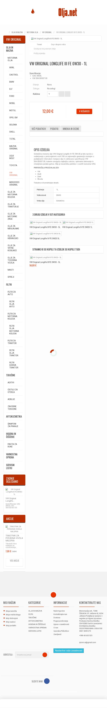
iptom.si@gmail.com (87, 642)
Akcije (10, 518)
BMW (11, 82)
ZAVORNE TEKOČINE (12, 407)
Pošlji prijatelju (39, 53)
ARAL (11, 67)
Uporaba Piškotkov (61, 631)
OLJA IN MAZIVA (17, 32)
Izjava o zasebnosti (61, 624)
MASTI (11, 270)
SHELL (12, 132)
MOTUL (12, 110)
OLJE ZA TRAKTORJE (13, 205)
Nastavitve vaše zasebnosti (68, 650)
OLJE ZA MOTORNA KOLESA (12, 194)
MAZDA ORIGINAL (13, 147)
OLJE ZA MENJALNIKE (13, 227)
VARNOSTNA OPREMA (11, 455)
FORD (11, 96)
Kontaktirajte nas (60, 614)
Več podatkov (39, 129)
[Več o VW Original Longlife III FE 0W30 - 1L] (14, 492)
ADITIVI (11, 382)
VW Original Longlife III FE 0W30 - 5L (45, 227)
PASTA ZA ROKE (12, 445)
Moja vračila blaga (13, 615)
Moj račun (9, 602)
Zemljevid (57, 634)
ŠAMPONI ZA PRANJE (13, 425)
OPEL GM (13, 117)
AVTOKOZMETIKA (14, 416)
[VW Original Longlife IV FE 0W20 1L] (78, 222)
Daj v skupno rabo (58, 44)
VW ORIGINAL (47, 32)
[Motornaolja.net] (53, 12)
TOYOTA (13, 165)
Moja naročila (11, 611)
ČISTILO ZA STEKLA (13, 391)
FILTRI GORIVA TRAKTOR (13, 365)
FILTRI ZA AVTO (12, 293)
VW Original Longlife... (11, 499)
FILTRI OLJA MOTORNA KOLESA (14, 330)
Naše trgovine (59, 611)
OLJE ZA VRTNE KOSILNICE (12, 248)
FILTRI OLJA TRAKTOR (13, 352)
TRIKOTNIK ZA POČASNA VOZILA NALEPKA (14, 538)
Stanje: (36, 85)
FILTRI (9, 284)
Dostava (57, 618)
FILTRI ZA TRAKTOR (12, 342)
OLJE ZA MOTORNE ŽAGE (12, 216)
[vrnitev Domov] (6, 32)
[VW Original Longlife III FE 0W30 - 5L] (46, 222)
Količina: (36, 94)
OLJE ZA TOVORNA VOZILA (12, 260)
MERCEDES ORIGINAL (14, 183)
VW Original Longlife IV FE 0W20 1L (77, 227)
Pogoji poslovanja (61, 621)
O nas (56, 628)
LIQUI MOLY (11, 157)
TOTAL (12, 139)
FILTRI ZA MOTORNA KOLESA (12, 316)
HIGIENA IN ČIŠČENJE (11, 435)
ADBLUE (11, 399)
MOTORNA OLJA (32, 32)
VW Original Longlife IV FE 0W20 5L (45, 238)
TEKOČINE (10, 375)
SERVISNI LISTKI (10, 466)
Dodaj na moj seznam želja (45, 49)
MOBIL (12, 103)
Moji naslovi (10, 622)
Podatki (54, 129)
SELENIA (13, 125)
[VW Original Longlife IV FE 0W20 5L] (46, 233)
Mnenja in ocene (71, 129)
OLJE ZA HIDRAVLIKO (13, 237)
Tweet (39, 44)
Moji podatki (11, 625)
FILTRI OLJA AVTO (11, 304)
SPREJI (11, 277)
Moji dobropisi (12, 618)
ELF (10, 89)
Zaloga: (36, 88)
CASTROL (13, 75)
